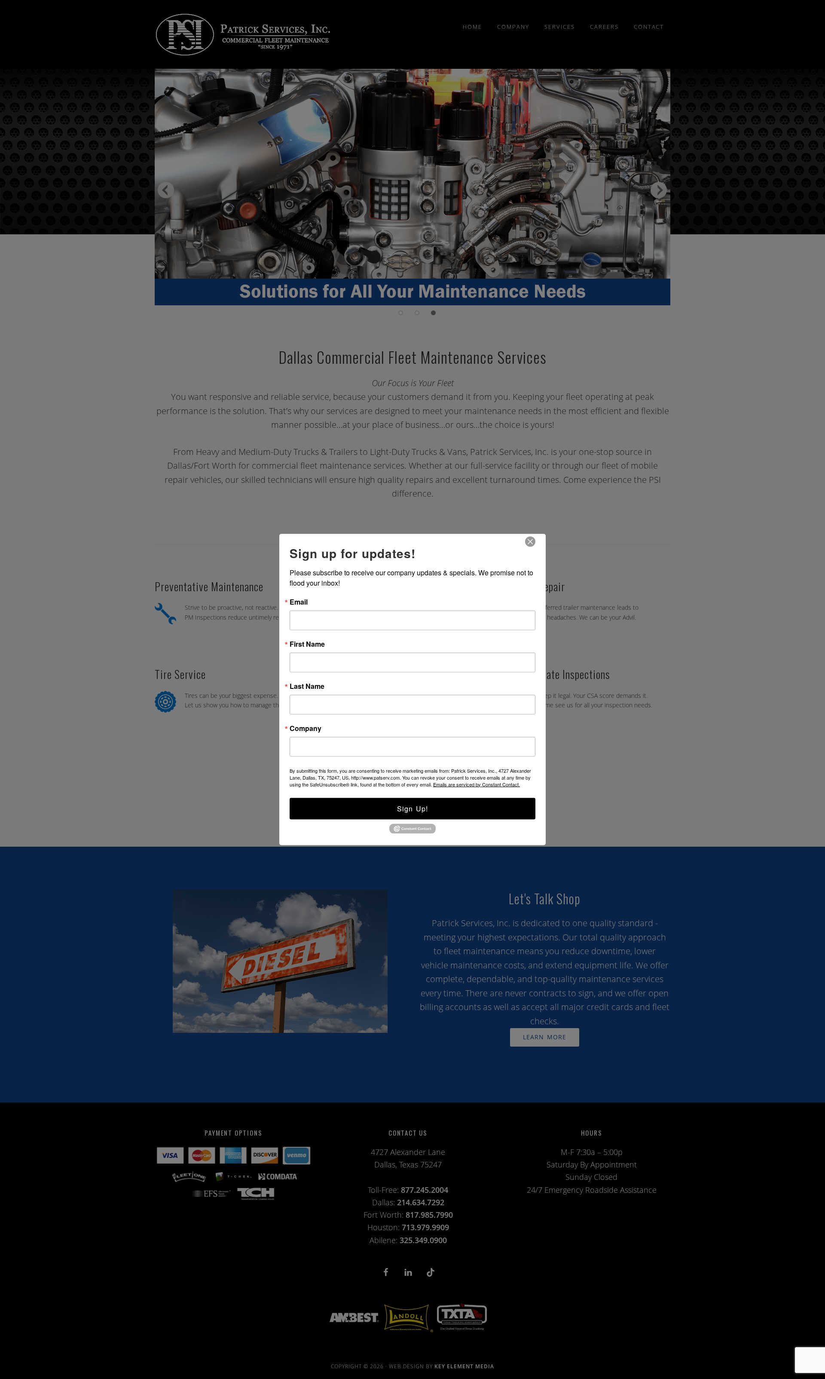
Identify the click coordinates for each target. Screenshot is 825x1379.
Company (305, 728)
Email (299, 601)
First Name (307, 643)
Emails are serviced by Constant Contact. (476, 783)
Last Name (307, 685)
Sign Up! (412, 808)
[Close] (530, 541)
